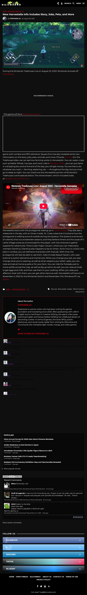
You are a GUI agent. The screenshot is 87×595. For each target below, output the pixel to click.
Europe (54, 289)
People (5, 476)
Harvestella (62, 289)
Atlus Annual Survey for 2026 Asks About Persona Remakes (28, 439)
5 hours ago (50, 489)
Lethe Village (60, 230)
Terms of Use (72, 577)
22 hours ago (47, 500)
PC (23, 11)
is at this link (23, 178)
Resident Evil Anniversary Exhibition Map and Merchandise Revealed (32, 462)
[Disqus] (43, 366)
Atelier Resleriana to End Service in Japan (21, 445)
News (5, 11)
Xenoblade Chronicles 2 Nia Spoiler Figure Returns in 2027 (28, 451)
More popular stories (12, 469)
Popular (18, 476)
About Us (47, 577)
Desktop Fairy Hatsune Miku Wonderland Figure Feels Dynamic (24, 489)
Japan (70, 289)
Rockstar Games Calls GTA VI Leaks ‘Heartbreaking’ (25, 456)
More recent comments (12, 523)
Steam (6, 279)
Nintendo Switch (14, 11)
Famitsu (69, 157)
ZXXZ (13, 504)
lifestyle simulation (32, 114)
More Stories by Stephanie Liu (33, 334)
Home (11, 577)
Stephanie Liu (15, 18)
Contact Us (58, 577)
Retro (13, 484)
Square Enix (80, 292)
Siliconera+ (35, 577)
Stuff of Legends (18, 493)
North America (79, 289)
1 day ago (45, 513)
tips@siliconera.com (48, 592)
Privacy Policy (43, 580)
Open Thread (22, 577)
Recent (11, 476)
